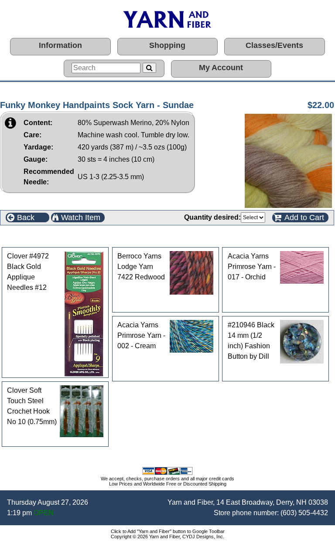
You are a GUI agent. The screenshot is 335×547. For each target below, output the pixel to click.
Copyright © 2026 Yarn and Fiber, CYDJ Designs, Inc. (167, 536)
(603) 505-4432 (304, 512)
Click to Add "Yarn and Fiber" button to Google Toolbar (168, 531)
